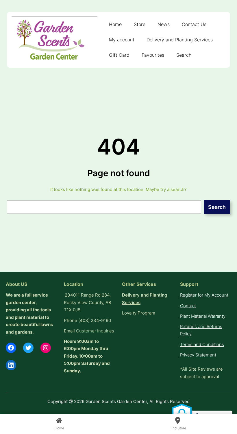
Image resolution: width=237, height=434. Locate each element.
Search (217, 207)
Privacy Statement (198, 355)
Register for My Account (204, 295)
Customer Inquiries (95, 331)
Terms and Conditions (202, 344)
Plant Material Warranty (202, 316)
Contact (188, 305)
